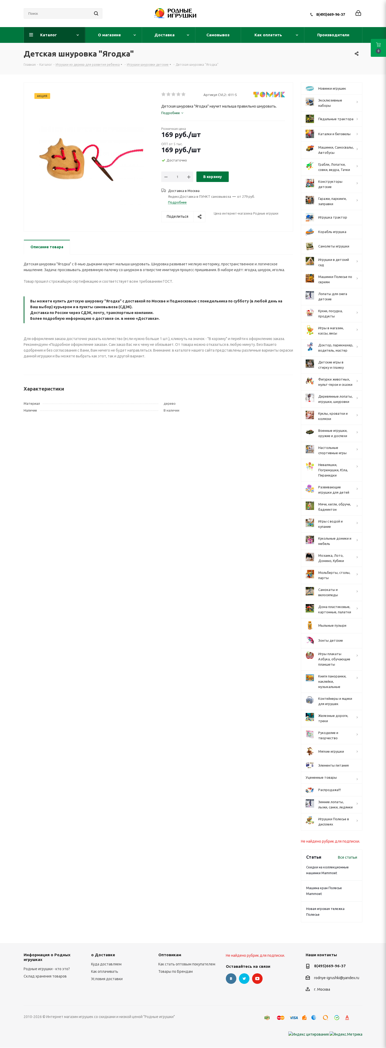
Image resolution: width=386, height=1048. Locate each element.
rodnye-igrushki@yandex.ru (336, 978)
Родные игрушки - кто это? (47, 969)
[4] (178, 94)
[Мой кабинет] (358, 14)
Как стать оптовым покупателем (186, 964)
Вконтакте (231, 978)
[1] (163, 94)
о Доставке (103, 955)
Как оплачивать (104, 971)
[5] (183, 94)
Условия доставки (107, 979)
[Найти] (96, 13)
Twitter (244, 978)
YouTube (257, 978)
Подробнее (177, 202)
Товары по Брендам (175, 971)
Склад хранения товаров (45, 976)
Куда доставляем (106, 964)
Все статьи (347, 857)
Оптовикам (169, 955)
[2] (168, 94)
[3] (173, 94)
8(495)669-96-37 (330, 14)
